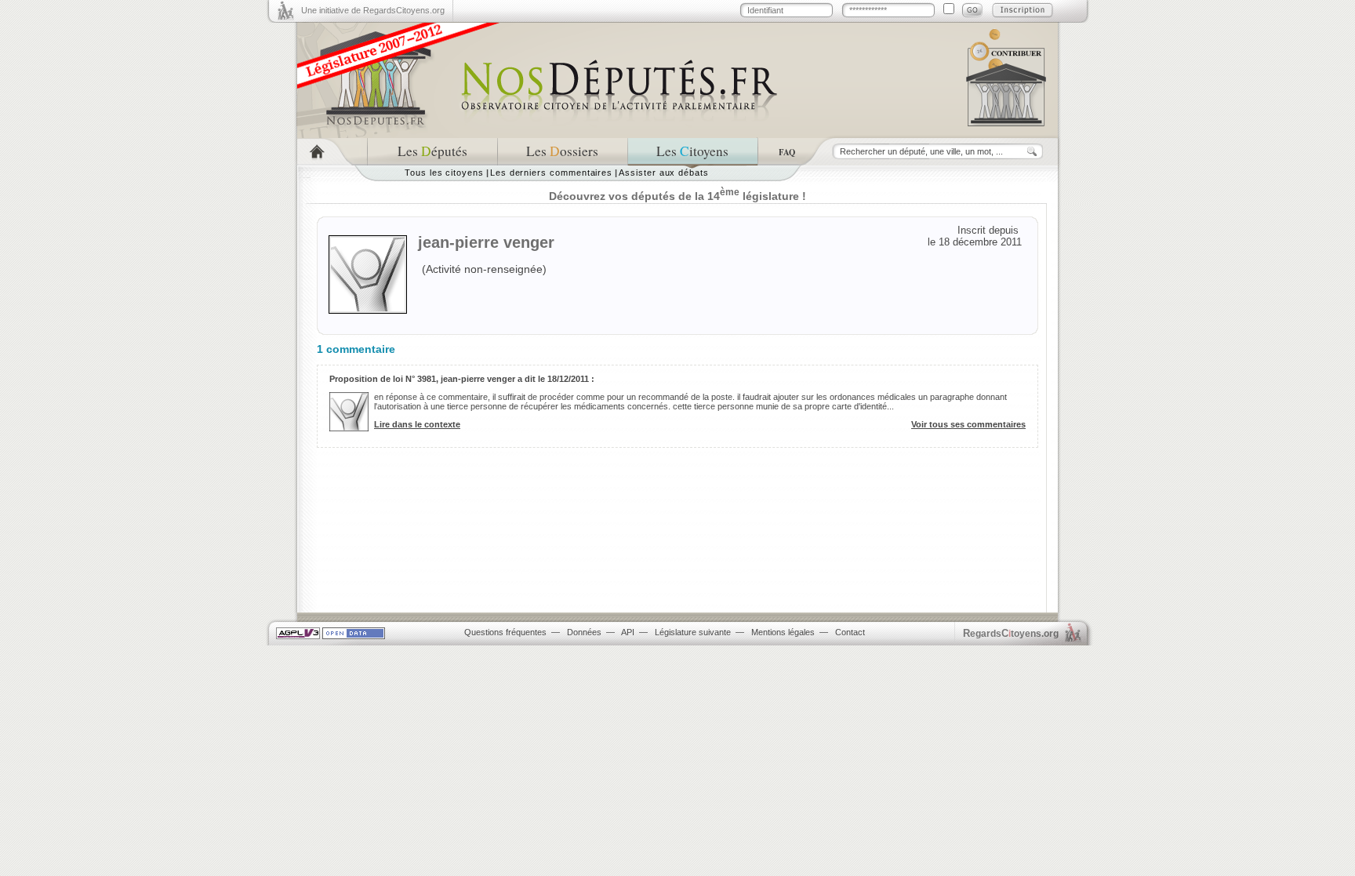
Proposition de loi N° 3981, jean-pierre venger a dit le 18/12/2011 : (461, 378)
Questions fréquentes (505, 632)
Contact (850, 632)
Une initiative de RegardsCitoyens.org (373, 10)
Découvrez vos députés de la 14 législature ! (677, 196)
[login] (972, 10)
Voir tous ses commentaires (968, 424)
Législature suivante (693, 632)
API (627, 632)
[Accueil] (332, 151)
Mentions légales (783, 632)
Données (584, 632)
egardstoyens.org (1011, 633)
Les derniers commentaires (551, 172)
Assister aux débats (664, 172)
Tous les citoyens (444, 172)
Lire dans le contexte (417, 424)
